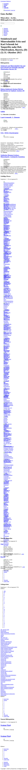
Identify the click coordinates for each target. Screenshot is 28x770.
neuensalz (3, 681)
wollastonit (3, 669)
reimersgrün (3, 695)
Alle (5, 591)
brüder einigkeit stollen (6, 649)
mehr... (24, 107)
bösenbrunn (3, 631)
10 (4, 713)
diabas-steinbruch (5, 632)
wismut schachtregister (6, 661)
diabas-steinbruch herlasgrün (7, 687)
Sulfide (3, 111)
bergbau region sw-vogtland (7, 651)
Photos (5, 35)
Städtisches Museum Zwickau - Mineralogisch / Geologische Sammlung (13, 156)
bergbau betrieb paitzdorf (6, 671)
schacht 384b (4, 673)
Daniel (11, 60)
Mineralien (6, 31)
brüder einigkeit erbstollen (7, 648)
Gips (2, 544)
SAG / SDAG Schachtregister (9, 133)
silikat (2, 636)
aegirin (2, 635)
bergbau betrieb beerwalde (7, 656)
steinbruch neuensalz (5, 676)
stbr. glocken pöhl (5, 629)
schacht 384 (3, 672)
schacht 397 (3, 659)
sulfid (2, 668)
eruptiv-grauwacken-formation (8, 633)
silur (2, 683)
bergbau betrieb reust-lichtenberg (8, 675)
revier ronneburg (4, 657)
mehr (6, 80)
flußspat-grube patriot (6, 643)
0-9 (4, 592)
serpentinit (3, 677)
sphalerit (3, 667)
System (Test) (6, 725)
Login (5, 766)
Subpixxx (8, 1)
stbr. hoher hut (4, 637)
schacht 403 (3, 664)
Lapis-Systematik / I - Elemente (10, 117)
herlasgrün (3, 691)
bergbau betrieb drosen (6, 663)
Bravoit (3, 557)
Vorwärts (6, 580)
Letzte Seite (6, 581)
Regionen (6, 29)
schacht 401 (3, 660)
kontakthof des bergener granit (8, 679)
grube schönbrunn (5, 644)
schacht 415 (3, 665)
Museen (5, 32)
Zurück (5, 572)
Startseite (6, 28)
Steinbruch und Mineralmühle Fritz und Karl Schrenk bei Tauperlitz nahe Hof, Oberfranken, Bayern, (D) (13, 67)
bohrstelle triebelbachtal (6, 641)
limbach (2, 689)
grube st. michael (5, 639)
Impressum (6, 763)
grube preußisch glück (6, 652)
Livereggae (3, 1)
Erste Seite (6, 570)
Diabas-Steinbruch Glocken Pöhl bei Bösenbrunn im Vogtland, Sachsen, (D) (12, 90)
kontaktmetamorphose (6, 680)
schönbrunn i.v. (4, 645)
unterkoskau (3, 685)
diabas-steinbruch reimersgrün (8, 693)
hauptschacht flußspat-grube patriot (9, 647)
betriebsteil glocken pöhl (6, 655)
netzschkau (3, 692)
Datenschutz (6, 764)
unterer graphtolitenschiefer (7, 684)
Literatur (6, 33)
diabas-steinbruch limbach (7, 688)
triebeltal (3, 640)
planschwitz (3, 653)
